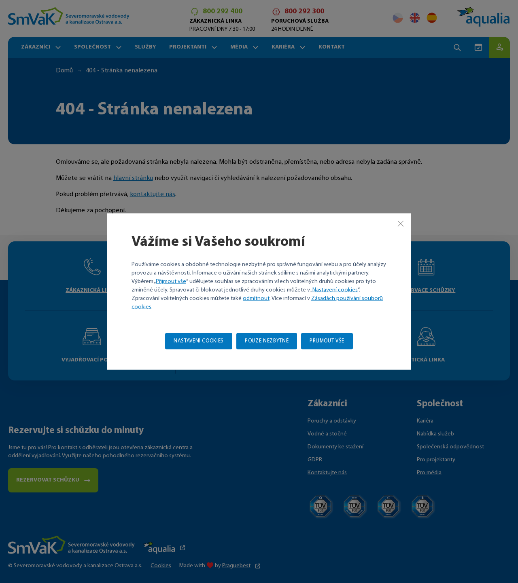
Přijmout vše (171, 281)
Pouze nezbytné (267, 340)
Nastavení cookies (335, 290)
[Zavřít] (401, 224)
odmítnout (256, 298)
